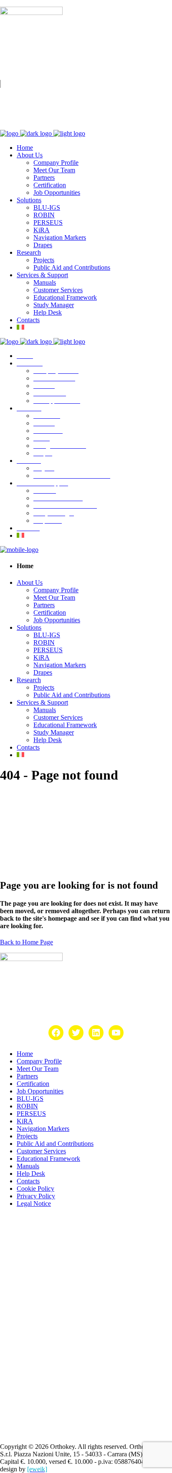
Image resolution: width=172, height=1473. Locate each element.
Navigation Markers (43, 1128)
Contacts (28, 1181)
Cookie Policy (35, 1188)
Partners (27, 1076)
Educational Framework (48, 1158)
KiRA (25, 1121)
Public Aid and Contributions (55, 1143)
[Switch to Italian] (20, 327)
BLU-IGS (30, 1098)
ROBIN (27, 1106)
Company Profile (39, 1061)
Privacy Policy (36, 1196)
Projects (27, 1136)
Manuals (28, 1166)
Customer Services (41, 1151)
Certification (33, 1083)
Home (25, 1053)
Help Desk (31, 1173)
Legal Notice (34, 1203)
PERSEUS (31, 1113)
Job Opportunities (40, 1091)
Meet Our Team (37, 1068)
